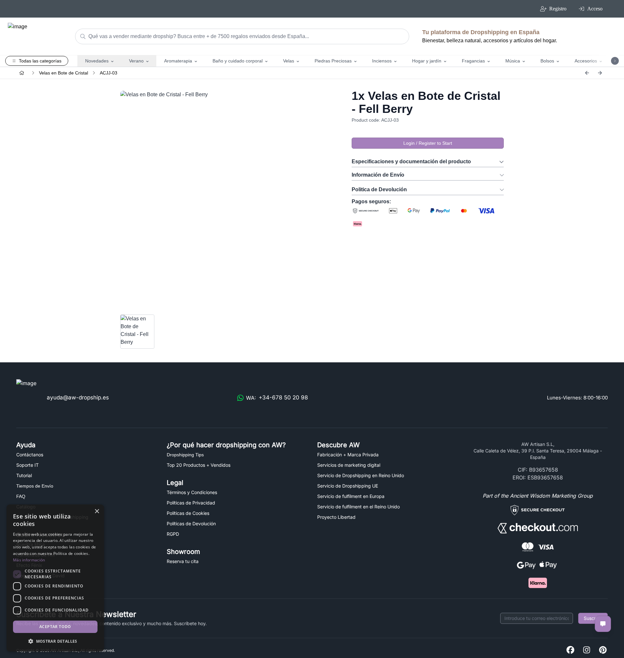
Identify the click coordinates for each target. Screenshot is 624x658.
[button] (55, 641)
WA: (277, 397)
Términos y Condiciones (192, 492)
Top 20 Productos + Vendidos (198, 465)
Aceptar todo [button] (55, 626)
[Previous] (587, 73)
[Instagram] (587, 650)
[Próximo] (600, 73)
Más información (29, 560)
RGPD (173, 534)
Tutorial (24, 475)
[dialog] (55, 577)
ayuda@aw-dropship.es (78, 397)
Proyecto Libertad (336, 517)
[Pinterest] (603, 650)
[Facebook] (570, 650)
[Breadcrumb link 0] (22, 73)
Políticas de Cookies (188, 513)
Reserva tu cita (183, 561)
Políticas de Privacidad (191, 502)
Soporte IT (27, 465)
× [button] (96, 511)
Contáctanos (29, 454)
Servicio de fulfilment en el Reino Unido (358, 506)
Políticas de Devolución (191, 523)
